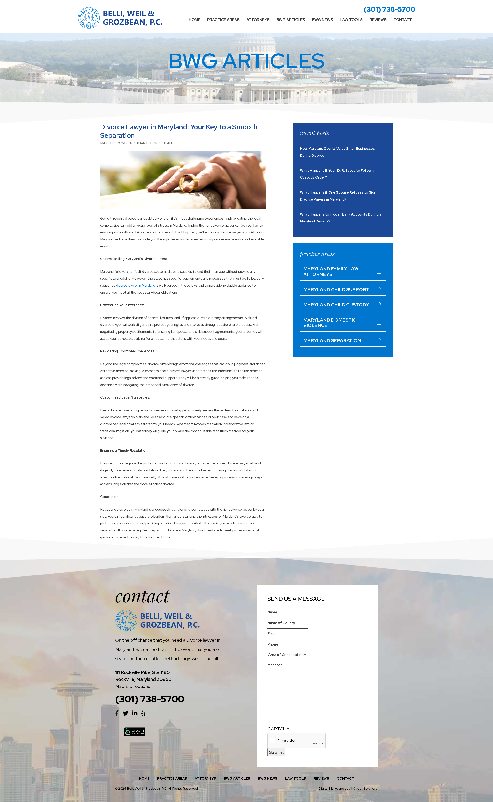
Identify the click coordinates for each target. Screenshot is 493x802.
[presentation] (296, 740)
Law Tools (351, 19)
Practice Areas (223, 19)
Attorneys (258, 19)
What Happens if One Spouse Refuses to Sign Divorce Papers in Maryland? (338, 196)
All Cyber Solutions (363, 788)
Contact (402, 19)
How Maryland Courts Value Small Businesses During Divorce (337, 152)
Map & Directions (132, 686)
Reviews (378, 19)
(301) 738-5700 (389, 9)
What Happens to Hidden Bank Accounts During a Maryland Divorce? (340, 217)
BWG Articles (291, 19)
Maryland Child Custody (336, 305)
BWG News (322, 19)
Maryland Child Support (336, 290)
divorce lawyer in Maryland (135, 285)
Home (194, 19)
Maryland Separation (332, 341)
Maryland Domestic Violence (329, 323)
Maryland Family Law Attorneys (330, 271)
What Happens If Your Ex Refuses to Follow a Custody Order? (337, 174)
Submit (276, 752)
